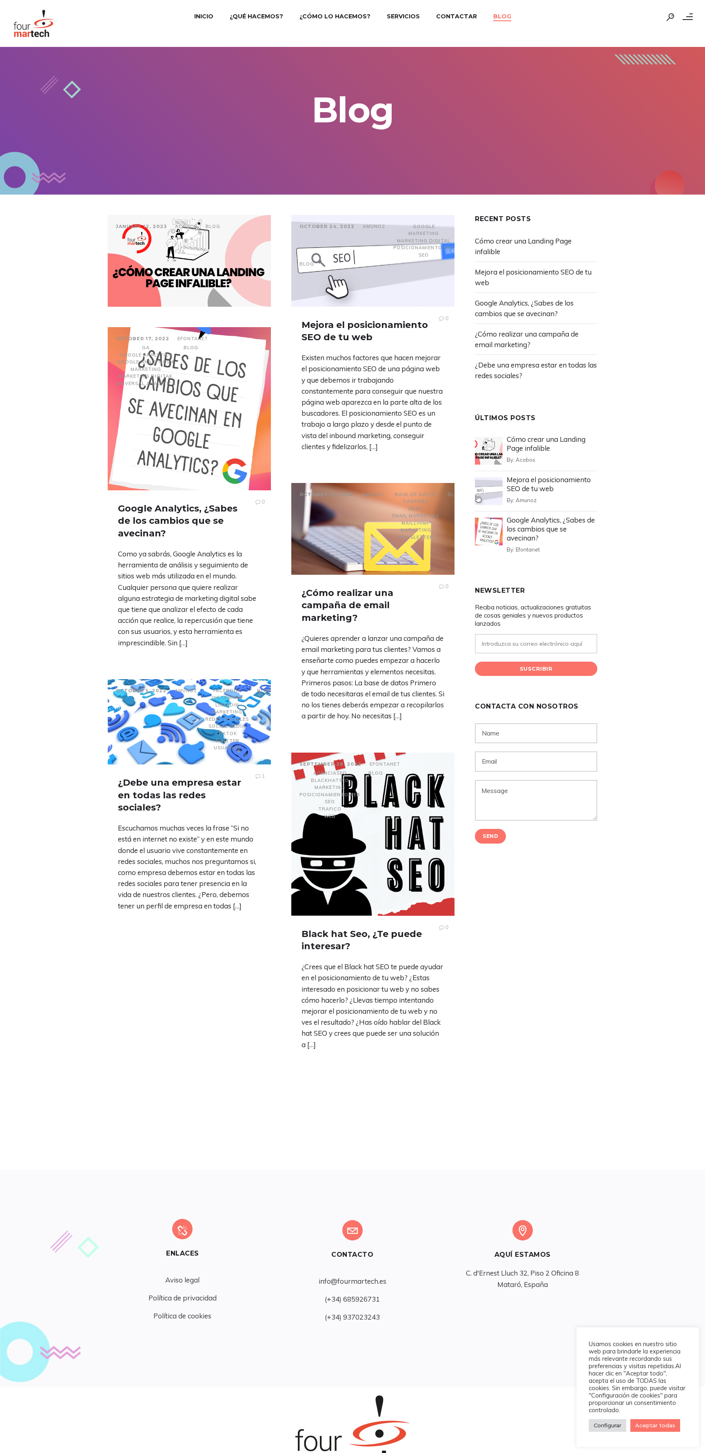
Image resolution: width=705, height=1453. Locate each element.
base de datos (416, 494)
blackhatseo (330, 780)
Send (490, 836)
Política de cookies (182, 1315)
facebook (227, 690)
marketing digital (423, 241)
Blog (502, 16)
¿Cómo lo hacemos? (334, 16)
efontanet (192, 338)
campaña (415, 501)
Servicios (403, 16)
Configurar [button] (607, 1425)
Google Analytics (146, 355)
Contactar (456, 16)
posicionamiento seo (423, 247)
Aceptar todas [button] (655, 1425)
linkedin (227, 705)
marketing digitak (146, 376)
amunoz (374, 226)
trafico (329, 809)
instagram (227, 697)
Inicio (203, 16)
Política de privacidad (183, 1298)
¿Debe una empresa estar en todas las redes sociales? (179, 795)
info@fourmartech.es (352, 1281)
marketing (423, 233)
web (330, 816)
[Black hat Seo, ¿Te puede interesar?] (372, 834)
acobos (186, 226)
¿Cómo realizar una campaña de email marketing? (347, 605)
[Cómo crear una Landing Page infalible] (189, 261)
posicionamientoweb (329, 794)
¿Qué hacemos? (256, 16)
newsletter (416, 537)
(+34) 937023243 (352, 1317)
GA (146, 347)
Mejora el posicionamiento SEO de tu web (549, 484)
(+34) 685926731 (352, 1299)
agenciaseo (330, 773)
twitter (227, 741)
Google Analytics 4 (146, 362)
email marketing (415, 515)
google (424, 226)
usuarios (227, 748)
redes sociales (227, 719)
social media (227, 726)
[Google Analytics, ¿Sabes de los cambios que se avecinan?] (189, 408)
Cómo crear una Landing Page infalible (546, 443)
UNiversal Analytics (145, 383)
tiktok (227, 733)
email (415, 509)
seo (424, 255)
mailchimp (415, 523)
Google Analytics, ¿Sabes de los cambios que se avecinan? (177, 521)
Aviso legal (182, 1280)
